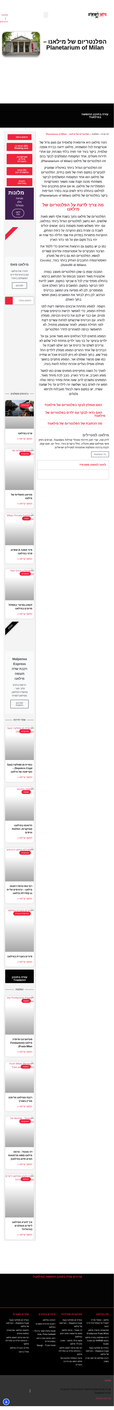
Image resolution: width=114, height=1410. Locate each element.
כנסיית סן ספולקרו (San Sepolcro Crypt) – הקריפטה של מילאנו (19, 768)
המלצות (95, 134)
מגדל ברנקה (24, 1352)
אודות (108, 1380)
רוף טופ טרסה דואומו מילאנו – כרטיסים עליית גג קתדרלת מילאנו (19, 889)
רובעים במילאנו (49, 1320)
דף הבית (105, 134)
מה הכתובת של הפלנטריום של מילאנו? (74, 423)
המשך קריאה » (24, 438)
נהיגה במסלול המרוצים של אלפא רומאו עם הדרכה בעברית (71, 1361)
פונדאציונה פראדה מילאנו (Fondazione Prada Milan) (21, 1043)
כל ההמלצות (100, 454)
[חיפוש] (9, 300)
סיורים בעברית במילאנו (19, 956)
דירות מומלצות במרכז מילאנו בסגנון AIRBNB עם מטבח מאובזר (97, 1340)
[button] (46, 15)
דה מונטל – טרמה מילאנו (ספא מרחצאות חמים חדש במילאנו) (20, 1155)
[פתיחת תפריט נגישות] (6, 1402)
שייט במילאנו (25, 433)
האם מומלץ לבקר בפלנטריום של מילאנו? (73, 405)
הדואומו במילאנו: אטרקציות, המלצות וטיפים (22, 829)
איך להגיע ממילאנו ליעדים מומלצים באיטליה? (22, 1226)
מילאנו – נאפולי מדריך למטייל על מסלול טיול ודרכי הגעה (97, 1323)
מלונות (5, 15)
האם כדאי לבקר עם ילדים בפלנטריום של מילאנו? (75, 414)
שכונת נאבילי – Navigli (46, 1345)
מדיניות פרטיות (103, 1398)
